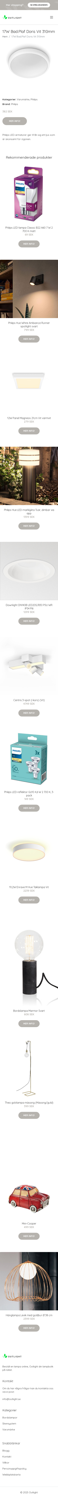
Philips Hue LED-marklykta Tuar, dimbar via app (29, 511)
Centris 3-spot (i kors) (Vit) (29, 700)
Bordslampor (9, 1417)
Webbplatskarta (11, 1474)
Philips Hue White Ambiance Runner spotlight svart (29, 324)
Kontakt (6, 1456)
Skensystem (9, 1423)
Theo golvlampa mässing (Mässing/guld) (29, 1102)
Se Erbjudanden (39, 5)
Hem (5, 36)
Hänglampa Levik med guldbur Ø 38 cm (29, 1315)
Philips (34, 99)
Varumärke (23, 99)
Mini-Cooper (29, 1223)
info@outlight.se (11, 1399)
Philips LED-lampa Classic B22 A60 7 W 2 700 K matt (29, 229)
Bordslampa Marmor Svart (29, 1010)
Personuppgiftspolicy (14, 1468)
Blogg (5, 1450)
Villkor (5, 1462)
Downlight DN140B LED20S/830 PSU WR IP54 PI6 (29, 606)
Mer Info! (14, 121)
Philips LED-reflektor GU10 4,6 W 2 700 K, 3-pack (29, 793)
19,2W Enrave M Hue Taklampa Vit (29, 887)
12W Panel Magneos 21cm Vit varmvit (29, 418)
